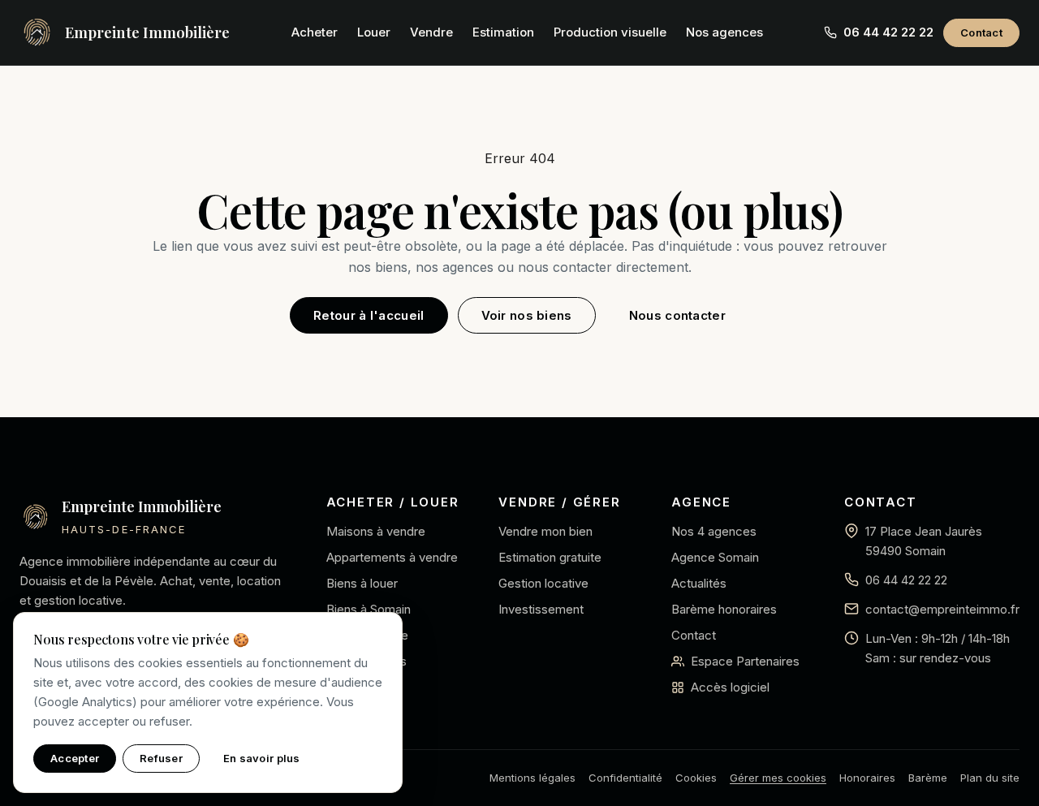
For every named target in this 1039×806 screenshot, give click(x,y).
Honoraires (867, 777)
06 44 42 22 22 (906, 580)
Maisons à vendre (375, 531)
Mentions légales (532, 777)
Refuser (161, 758)
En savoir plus (261, 758)
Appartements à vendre (392, 557)
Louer (373, 32)
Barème (927, 777)
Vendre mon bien (545, 531)
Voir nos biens (526, 315)
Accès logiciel (730, 687)
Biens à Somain (368, 609)
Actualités (698, 583)
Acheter (314, 32)
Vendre (431, 32)
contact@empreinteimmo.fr (942, 609)
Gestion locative (543, 583)
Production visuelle (610, 32)
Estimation (503, 32)
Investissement (541, 609)
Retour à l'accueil (368, 315)
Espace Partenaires (745, 661)
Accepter (74, 758)
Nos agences (724, 32)
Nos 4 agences (714, 531)
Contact (981, 32)
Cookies (696, 777)
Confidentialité (625, 777)
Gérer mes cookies (778, 777)
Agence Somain (715, 557)
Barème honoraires (724, 609)
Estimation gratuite (549, 557)
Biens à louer (362, 583)
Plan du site (990, 777)
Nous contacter (677, 315)
